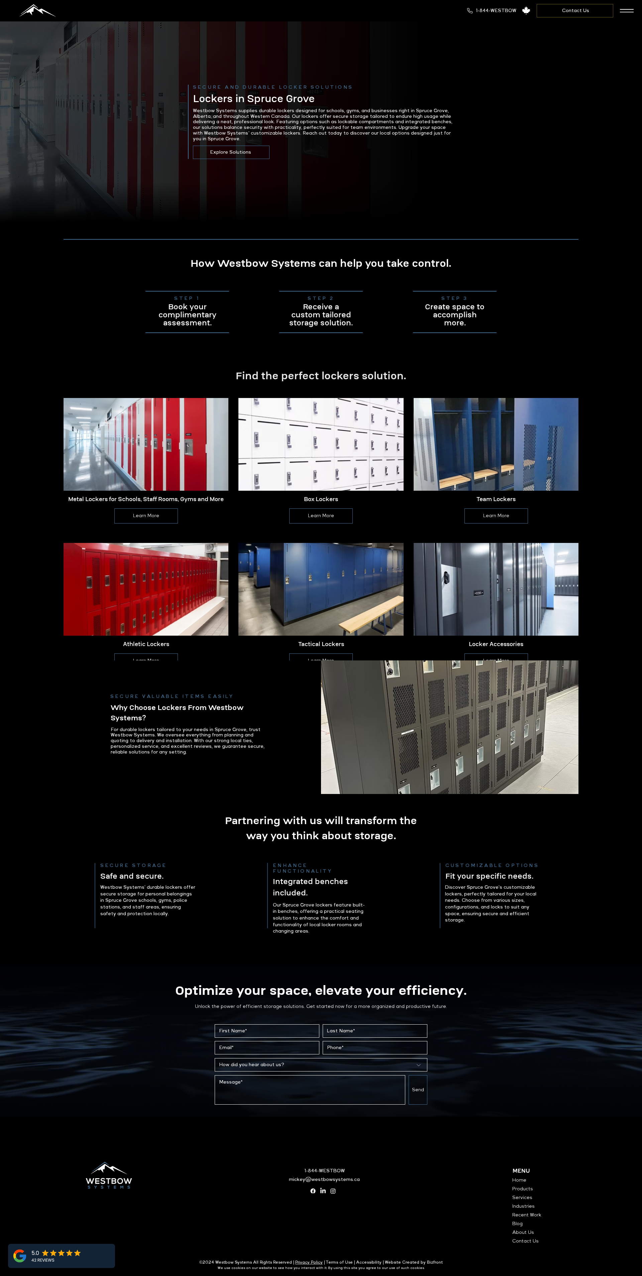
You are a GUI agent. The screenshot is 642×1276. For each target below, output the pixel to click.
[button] (627, 10)
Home (519, 1180)
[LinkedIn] (323, 1191)
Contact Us (525, 1241)
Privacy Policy (309, 1262)
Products (522, 1189)
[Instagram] (333, 1191)
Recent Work (526, 1215)
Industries (523, 1206)
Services (522, 1198)
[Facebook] (313, 1191)
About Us (523, 1232)
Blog (517, 1224)
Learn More (146, 516)
